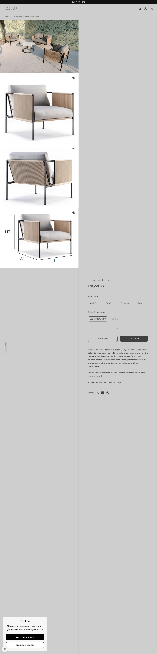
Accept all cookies (25, 637)
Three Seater (126, 303)
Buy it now (134, 339)
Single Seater (95, 303)
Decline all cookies (25, 645)
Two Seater (110, 303)
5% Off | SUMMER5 (78, 2)
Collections (17, 16)
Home (7, 16)
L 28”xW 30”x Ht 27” (98, 319)
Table (140, 303)
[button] (145, 329)
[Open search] (140, 9)
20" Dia (115, 319)
